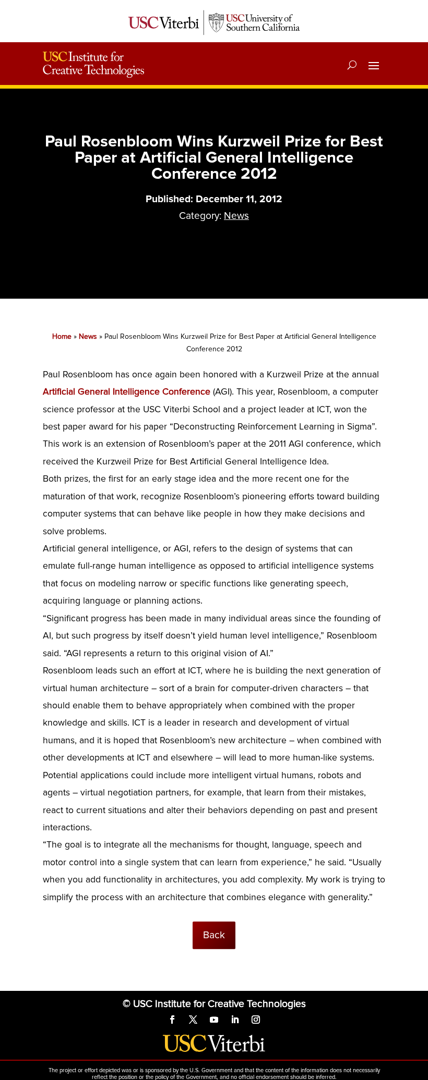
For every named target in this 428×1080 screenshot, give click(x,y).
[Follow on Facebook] (172, 1019)
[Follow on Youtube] (214, 1019)
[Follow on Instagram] (255, 1019)
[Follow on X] (193, 1019)
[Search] (352, 64)
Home (62, 336)
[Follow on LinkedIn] (235, 1019)
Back (214, 935)
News (236, 216)
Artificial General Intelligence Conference (128, 391)
